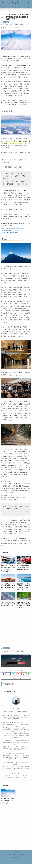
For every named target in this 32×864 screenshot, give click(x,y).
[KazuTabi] (16, 2)
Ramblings (6, 22)
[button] (3, 673)
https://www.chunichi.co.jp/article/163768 (12, 228)
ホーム (23, 854)
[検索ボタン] (29, 2)
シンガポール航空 (8, 24)
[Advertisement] (16, 627)
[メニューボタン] (2, 2)
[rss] (17, 851)
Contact (19, 854)
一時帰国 (16, 24)
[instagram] (15, 851)
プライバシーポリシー (12, 854)
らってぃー (16, 707)
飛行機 (21, 24)
